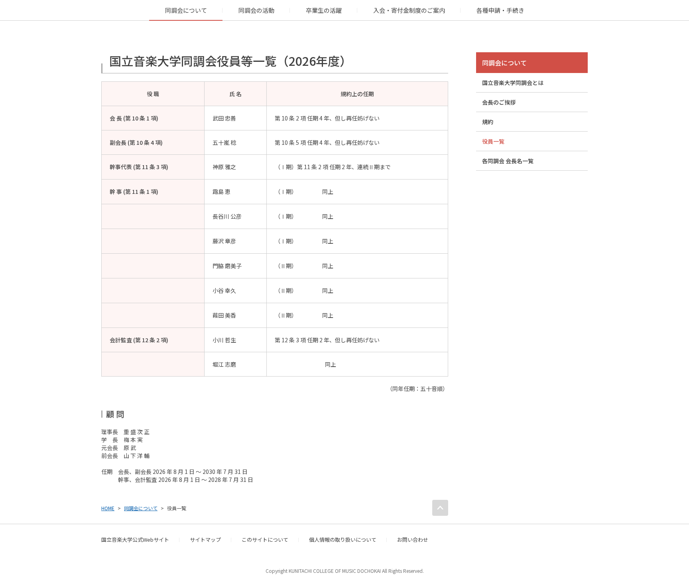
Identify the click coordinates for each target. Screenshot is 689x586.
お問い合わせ (412, 539)
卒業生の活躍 (324, 10)
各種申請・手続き (500, 10)
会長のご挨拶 (499, 102)
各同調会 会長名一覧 (507, 161)
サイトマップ (205, 539)
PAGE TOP (440, 508)
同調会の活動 (256, 10)
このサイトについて (265, 539)
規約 (487, 122)
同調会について (186, 10)
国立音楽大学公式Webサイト (135, 539)
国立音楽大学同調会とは (512, 83)
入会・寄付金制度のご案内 (409, 10)
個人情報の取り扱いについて (342, 539)
